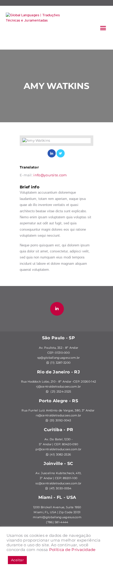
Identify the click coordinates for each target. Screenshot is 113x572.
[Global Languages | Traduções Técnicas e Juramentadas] (33, 26)
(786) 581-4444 (57, 522)
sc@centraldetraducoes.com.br (58, 483)
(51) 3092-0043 (60, 420)
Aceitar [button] (17, 560)
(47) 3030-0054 (60, 488)
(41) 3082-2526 (60, 454)
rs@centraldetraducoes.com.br (58, 415)
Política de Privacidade (72, 549)
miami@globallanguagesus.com (57, 517)
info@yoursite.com (50, 175)
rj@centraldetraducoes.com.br (58, 386)
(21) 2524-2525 (60, 391)
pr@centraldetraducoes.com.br (58, 449)
